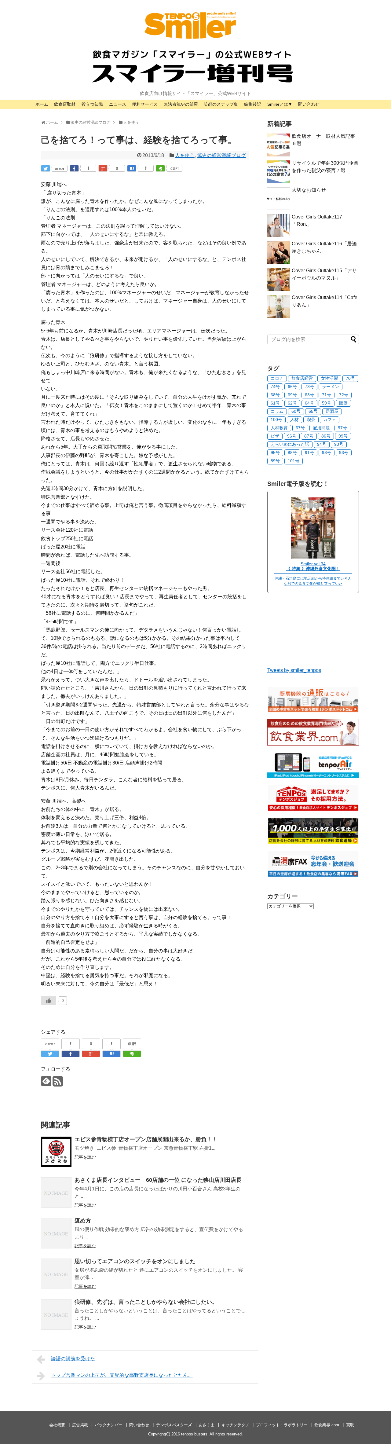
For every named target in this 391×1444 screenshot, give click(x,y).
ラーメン (330, 386)
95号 (275, 452)
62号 (292, 403)
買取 (350, 1425)
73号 (309, 386)
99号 (343, 436)
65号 (313, 411)
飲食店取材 (64, 104)
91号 (309, 452)
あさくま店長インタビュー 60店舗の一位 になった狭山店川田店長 (158, 1180)
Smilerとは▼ (279, 104)
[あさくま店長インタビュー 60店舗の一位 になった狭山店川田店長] (56, 1192)
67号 (300, 427)
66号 (292, 386)
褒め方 (83, 1221)
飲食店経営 (302, 378)
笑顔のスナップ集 (221, 104)
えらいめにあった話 (290, 444)
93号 (343, 452)
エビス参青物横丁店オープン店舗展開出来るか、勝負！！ (146, 1139)
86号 (326, 436)
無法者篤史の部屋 (181, 104)
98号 (326, 452)
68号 (275, 394)
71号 (326, 394)
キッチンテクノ (235, 1425)
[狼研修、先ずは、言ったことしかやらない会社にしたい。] (56, 1314)
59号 (326, 403)
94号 (321, 444)
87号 (308, 436)
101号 (293, 460)
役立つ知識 (92, 104)
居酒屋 (332, 411)
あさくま (206, 1425)
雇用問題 (321, 427)
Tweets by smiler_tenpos (294, 670)
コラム (277, 411)
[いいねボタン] (48, 1000)
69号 (292, 394)
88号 (292, 452)
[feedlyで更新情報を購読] (46, 1083)
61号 (275, 403)
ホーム (41, 104)
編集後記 (252, 104)
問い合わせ (309, 104)
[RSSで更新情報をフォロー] (58, 1083)
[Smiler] (313, 556)
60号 (296, 411)
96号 (291, 436)
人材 (294, 419)
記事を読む (85, 1157)
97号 (342, 427)
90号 (338, 444)
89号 (275, 460)
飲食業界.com (326, 1425)
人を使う (185, 155)
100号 (276, 419)
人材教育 (279, 427)
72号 (343, 394)
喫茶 (311, 419)
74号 (275, 386)
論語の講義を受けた (73, 1358)
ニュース (117, 104)
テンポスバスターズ (174, 1425)
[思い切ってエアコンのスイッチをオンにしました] (56, 1274)
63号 (309, 394)
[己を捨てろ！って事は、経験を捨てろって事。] (131, 168)
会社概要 (57, 1425)
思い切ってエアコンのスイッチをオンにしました (135, 1261)
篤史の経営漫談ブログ (221, 155)
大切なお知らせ (309, 189)
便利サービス (145, 104)
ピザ (275, 436)
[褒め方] (56, 1233)
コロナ (277, 378)
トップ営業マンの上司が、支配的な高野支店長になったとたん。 (122, 1375)
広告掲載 (80, 1425)
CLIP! (174, 168)
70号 (350, 378)
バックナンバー (108, 1425)
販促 (343, 403)
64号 (309, 403)
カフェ (329, 419)
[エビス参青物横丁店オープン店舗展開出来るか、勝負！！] (56, 1152)
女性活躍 (329, 378)
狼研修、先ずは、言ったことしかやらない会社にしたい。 (146, 1302)
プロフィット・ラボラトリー (282, 1425)
